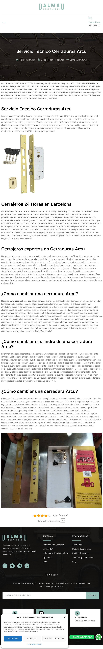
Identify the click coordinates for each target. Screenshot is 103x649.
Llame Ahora (94, 22)
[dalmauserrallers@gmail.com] (41, 613)
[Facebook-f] (5, 565)
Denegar (32, 638)
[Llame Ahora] (90, 18)
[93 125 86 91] (14, 613)
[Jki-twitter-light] (12, 565)
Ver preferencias (54, 638)
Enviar (92, 595)
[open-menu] (4, 23)
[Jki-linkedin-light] (26, 565)
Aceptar (13, 638)
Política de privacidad (35, 644)
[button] (64, 617)
